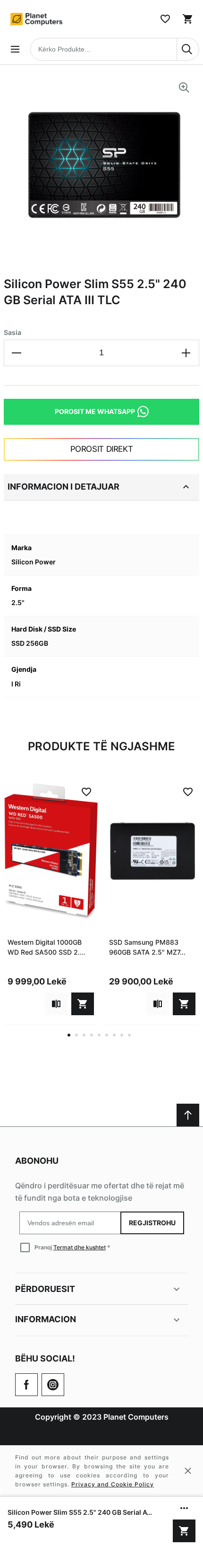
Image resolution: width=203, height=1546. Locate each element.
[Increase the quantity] (186, 353)
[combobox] (114, 49)
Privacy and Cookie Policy (112, 1484)
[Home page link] (37, 19)
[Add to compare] (56, 1004)
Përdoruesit (45, 1289)
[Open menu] (15, 49)
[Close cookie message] (188, 1470)
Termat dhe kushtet (79, 1247)
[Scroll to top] (188, 1115)
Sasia (12, 332)
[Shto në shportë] (184, 1531)
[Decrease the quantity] (17, 353)
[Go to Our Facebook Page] (26, 1384)
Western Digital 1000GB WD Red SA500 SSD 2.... (46, 947)
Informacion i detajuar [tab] (63, 487)
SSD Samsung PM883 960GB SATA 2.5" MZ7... (147, 947)
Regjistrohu (152, 1223)
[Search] (188, 49)
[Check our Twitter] (53, 1384)
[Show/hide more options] (184, 1508)
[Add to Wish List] (86, 792)
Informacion (45, 1319)
